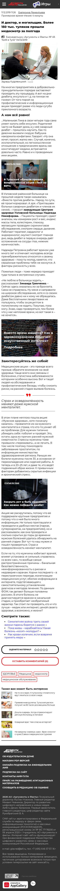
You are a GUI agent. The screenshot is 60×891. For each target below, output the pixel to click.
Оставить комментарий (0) (30, 661)
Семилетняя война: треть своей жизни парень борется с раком (26, 623)
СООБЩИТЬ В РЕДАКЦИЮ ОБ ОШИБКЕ (25, 787)
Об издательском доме (18, 756)
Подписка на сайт (14, 772)
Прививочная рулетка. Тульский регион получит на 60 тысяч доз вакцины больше (35, 703)
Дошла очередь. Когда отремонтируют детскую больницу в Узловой (33, 713)
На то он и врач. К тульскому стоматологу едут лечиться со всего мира (35, 694)
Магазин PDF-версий (16, 760)
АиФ (30, 81)
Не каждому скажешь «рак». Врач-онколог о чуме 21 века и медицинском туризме (35, 733)
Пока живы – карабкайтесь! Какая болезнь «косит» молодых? (27, 630)
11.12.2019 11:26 (8, 12)
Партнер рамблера (29, 876)
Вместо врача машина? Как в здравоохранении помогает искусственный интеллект (28, 337)
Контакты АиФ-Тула (15, 776)
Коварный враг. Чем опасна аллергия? (33, 722)
